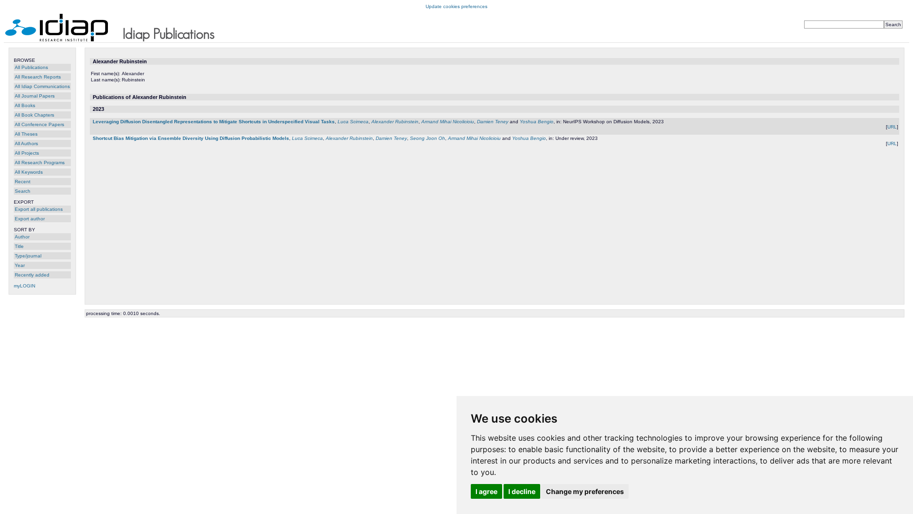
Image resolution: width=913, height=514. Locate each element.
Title (19, 246)
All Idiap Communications (42, 86)
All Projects (27, 153)
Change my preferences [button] (585, 491)
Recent (22, 181)
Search (22, 191)
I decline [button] (521, 491)
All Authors (26, 143)
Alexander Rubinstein (394, 121)
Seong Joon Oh (427, 138)
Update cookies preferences (456, 6)
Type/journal (28, 255)
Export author (30, 218)
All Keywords (29, 172)
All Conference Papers (39, 124)
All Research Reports (38, 76)
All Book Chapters (34, 115)
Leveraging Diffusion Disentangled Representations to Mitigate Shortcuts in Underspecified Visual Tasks (214, 121)
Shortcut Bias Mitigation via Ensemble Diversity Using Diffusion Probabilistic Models (191, 138)
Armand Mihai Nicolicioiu (447, 121)
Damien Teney (492, 121)
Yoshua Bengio (537, 121)
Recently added (32, 274)
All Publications (31, 67)
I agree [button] (486, 491)
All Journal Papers (35, 96)
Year (20, 265)
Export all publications (39, 209)
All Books (25, 105)
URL (892, 126)
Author (22, 236)
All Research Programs (40, 162)
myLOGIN (24, 285)
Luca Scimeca (353, 121)
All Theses (26, 134)
